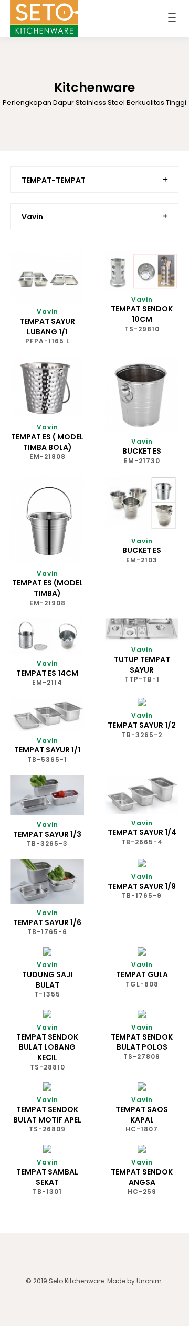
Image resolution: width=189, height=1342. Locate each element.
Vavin (32, 217)
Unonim (149, 1281)
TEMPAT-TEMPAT (54, 180)
